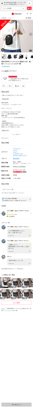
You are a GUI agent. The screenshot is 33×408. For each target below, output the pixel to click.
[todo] (31, 14)
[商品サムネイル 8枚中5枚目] (26, 56)
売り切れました (16, 405)
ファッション (16, 148)
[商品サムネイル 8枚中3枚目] (15, 56)
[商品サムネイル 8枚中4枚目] (20, 56)
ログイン (10, 18)
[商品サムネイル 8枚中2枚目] (9, 56)
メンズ (15, 150)
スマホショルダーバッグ (20, 155)
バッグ (15, 152)
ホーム (3, 308)
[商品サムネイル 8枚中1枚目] (3, 56)
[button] (27, 13)
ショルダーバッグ (18, 153)
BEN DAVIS (16, 158)
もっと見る (16, 303)
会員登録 (3, 18)
